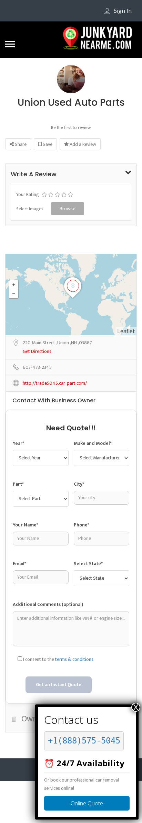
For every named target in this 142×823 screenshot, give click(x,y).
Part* (18, 484)
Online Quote (87, 803)
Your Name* (25, 525)
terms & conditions (74, 659)
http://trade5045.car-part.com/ (55, 383)
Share (20, 144)
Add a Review (82, 144)
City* (79, 484)
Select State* (88, 564)
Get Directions (37, 351)
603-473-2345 (37, 367)
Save (47, 144)
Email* (19, 564)
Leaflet (126, 331)
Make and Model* (93, 443)
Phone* (81, 525)
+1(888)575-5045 (84, 741)
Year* (18, 443)
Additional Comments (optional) (48, 604)
